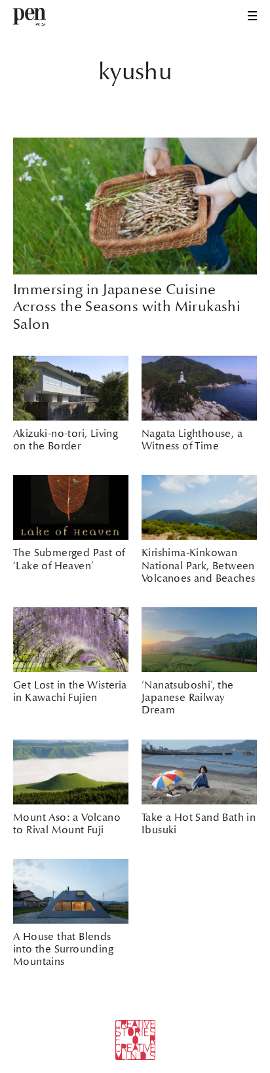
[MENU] (252, 16)
